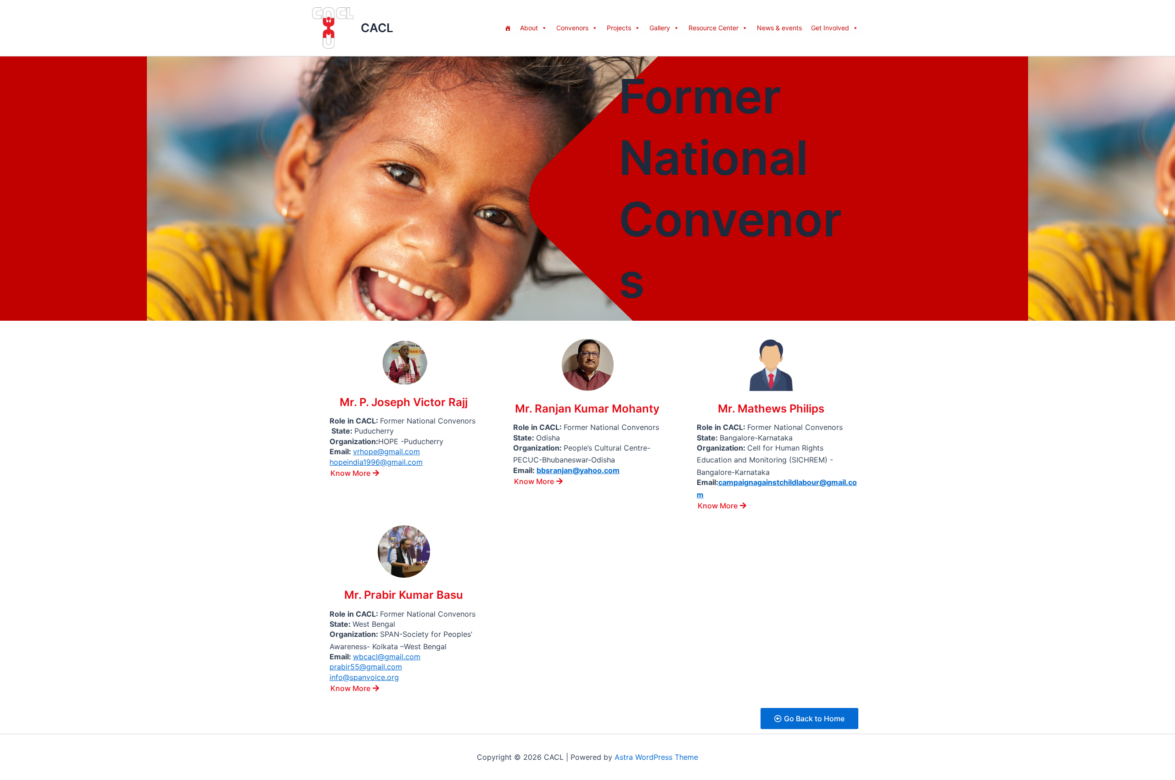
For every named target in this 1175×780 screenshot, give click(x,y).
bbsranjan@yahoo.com (578, 470)
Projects (619, 28)
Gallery (659, 28)
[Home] (507, 28)
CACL (377, 28)
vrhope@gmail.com (386, 451)
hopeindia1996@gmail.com (376, 462)
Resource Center (713, 28)
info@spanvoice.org (364, 677)
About (529, 28)
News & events (779, 28)
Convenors (572, 28)
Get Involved (830, 28)
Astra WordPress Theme (656, 757)
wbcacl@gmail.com (386, 656)
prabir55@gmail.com (366, 666)
